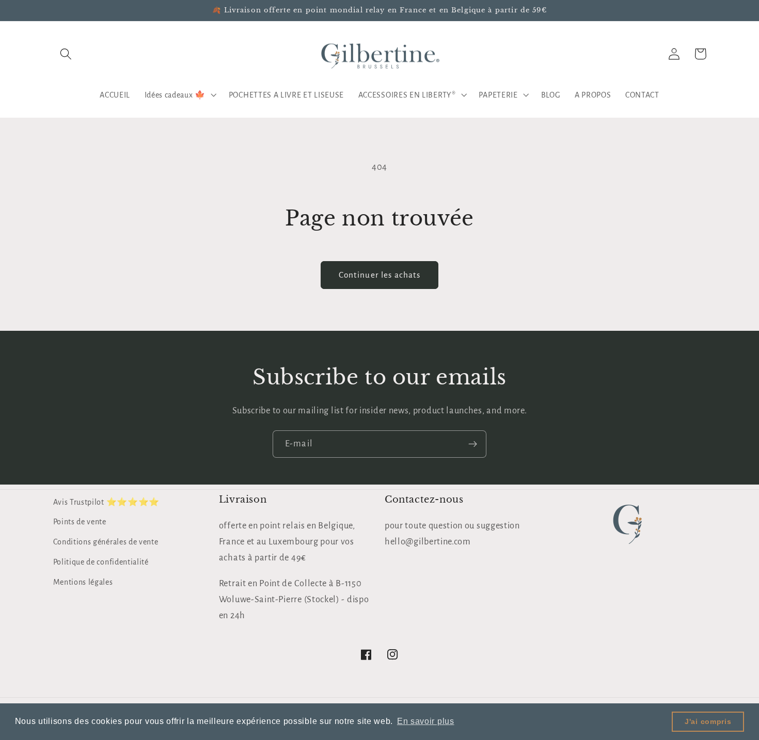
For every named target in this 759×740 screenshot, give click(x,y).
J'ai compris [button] (708, 721)
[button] (66, 54)
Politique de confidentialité (101, 562)
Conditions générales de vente (106, 542)
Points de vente (79, 522)
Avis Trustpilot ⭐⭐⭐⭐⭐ (106, 502)
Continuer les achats (380, 274)
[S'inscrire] (473, 444)
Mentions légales (83, 582)
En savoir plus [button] (425, 721)
